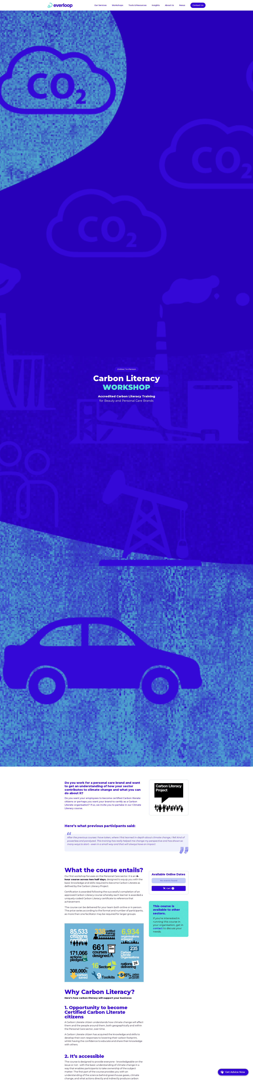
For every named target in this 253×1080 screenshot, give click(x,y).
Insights (156, 5)
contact (158, 928)
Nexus (182, 5)
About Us (169, 5)
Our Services (100, 5)
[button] (137, 5)
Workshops (117, 5)
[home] (59, 5)
